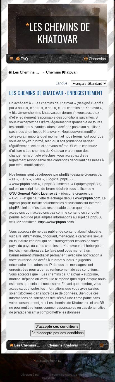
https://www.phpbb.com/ (56, 222)
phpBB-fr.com (65, 377)
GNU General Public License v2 (33, 193)
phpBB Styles (71, 360)
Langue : (63, 83)
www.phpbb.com (87, 198)
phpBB (44, 374)
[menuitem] (22, 59)
